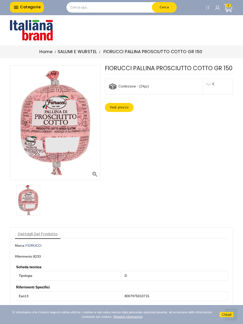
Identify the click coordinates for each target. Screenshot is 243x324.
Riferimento (23, 256)
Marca (19, 245)
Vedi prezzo (119, 107)
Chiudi (226, 314)
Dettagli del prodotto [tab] (38, 234)
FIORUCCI (33, 245)
